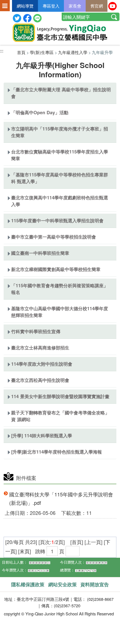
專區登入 (51, 6)
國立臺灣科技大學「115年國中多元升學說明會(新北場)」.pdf (61, 498)
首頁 (21, 52)
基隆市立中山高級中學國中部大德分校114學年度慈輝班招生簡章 (59, 311)
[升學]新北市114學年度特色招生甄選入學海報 (56, 452)
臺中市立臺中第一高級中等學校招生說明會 (53, 237)
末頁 (25, 551)
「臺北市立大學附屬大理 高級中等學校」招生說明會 (61, 92)
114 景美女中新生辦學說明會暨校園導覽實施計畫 (60, 396)
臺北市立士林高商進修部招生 (40, 347)
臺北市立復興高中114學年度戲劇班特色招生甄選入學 (59, 200)
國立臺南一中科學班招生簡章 (40, 253)
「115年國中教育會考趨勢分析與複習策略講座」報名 (59, 288)
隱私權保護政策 (27, 584)
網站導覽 (25, 6)
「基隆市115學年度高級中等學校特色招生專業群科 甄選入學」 (59, 178)
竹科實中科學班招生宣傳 (35, 331)
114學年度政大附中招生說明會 (41, 364)
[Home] (60, 32)
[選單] (5, 6)
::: (1, 50)
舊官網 (96, 6)
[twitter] (17, 17)
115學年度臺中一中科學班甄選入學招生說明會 (57, 220)
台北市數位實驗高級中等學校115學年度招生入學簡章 (59, 155)
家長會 (75, 6)
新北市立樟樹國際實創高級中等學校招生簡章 (55, 269)
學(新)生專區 (42, 52)
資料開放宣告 (94, 584)
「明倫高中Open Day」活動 (39, 112)
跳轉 (40, 551)
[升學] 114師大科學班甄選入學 (41, 435)
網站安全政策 (62, 584)
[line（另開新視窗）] (37, 17)
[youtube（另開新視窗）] (112, 5)
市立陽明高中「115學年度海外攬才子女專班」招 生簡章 (59, 132)
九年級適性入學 (72, 52)
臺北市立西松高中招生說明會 (40, 380)
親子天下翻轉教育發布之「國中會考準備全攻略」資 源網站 (60, 415)
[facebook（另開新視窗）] (27, 17)
